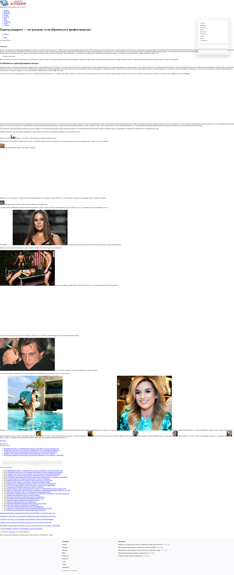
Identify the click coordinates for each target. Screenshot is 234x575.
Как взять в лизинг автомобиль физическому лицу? (23, 500)
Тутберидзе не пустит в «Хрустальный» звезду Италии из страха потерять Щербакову (30, 452)
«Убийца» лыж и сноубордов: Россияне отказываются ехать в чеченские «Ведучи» (29, 453)
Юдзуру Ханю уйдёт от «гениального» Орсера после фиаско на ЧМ (28, 482)
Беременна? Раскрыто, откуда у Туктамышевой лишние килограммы (28, 492)
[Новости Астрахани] (13, 6)
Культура (65, 550)
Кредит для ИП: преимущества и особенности (21, 502)
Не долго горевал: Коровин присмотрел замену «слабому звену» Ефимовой (31, 485)
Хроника (12, 532)
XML (51, 535)
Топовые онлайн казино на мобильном (130, 556)
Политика (65, 558)
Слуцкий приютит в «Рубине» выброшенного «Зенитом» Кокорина (28, 479)
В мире (64, 544)
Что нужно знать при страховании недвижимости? (23, 505)
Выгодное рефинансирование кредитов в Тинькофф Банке (25, 507)
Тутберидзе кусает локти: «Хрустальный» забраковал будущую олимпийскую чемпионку (32, 450)
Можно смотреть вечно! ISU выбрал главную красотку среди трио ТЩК (30, 480)
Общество (65, 556)
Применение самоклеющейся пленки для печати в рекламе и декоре (18, 463)
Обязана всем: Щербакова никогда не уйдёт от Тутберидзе (25, 487)
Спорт (64, 561)
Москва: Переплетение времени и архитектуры (43, 463)
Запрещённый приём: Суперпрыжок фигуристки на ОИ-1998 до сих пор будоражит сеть (31, 448)
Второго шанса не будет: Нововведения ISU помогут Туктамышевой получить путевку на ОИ (36, 488)
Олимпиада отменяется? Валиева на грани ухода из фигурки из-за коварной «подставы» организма (38, 493)
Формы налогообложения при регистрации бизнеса (23, 495)
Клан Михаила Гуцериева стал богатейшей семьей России (25, 498)
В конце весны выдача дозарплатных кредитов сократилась (26, 497)
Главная (6, 34)
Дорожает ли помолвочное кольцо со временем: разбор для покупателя (19, 461)
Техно (64, 564)
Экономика (65, 567)
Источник (3, 440)
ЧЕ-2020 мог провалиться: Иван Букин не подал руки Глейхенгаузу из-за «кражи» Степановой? (34, 455)
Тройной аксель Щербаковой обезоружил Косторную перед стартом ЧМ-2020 (31, 483)
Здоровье (65, 547)
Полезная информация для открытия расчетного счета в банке (26, 503)
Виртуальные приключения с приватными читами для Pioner (48, 461)
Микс (5, 37)
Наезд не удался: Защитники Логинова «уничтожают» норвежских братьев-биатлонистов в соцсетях (38, 490)
